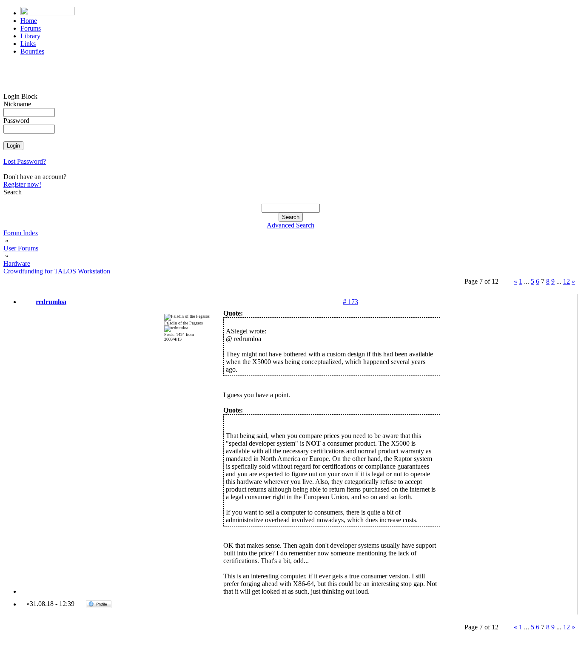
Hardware (16, 263)
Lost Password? (24, 161)
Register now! (22, 184)
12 (566, 281)
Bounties (32, 51)
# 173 (350, 301)
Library (30, 36)
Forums (30, 28)
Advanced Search (290, 225)
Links (28, 43)
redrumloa (51, 301)
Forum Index (20, 232)
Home (28, 20)
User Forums (20, 248)
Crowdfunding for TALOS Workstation (56, 271)
